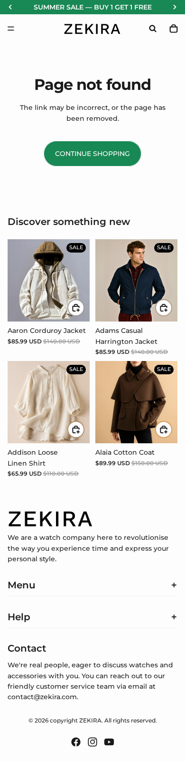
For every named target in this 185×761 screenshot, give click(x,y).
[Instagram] (92, 742)
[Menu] (11, 28)
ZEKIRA (90, 720)
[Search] (152, 28)
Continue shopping (92, 153)
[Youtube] (109, 742)
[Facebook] (76, 742)
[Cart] (173, 28)
